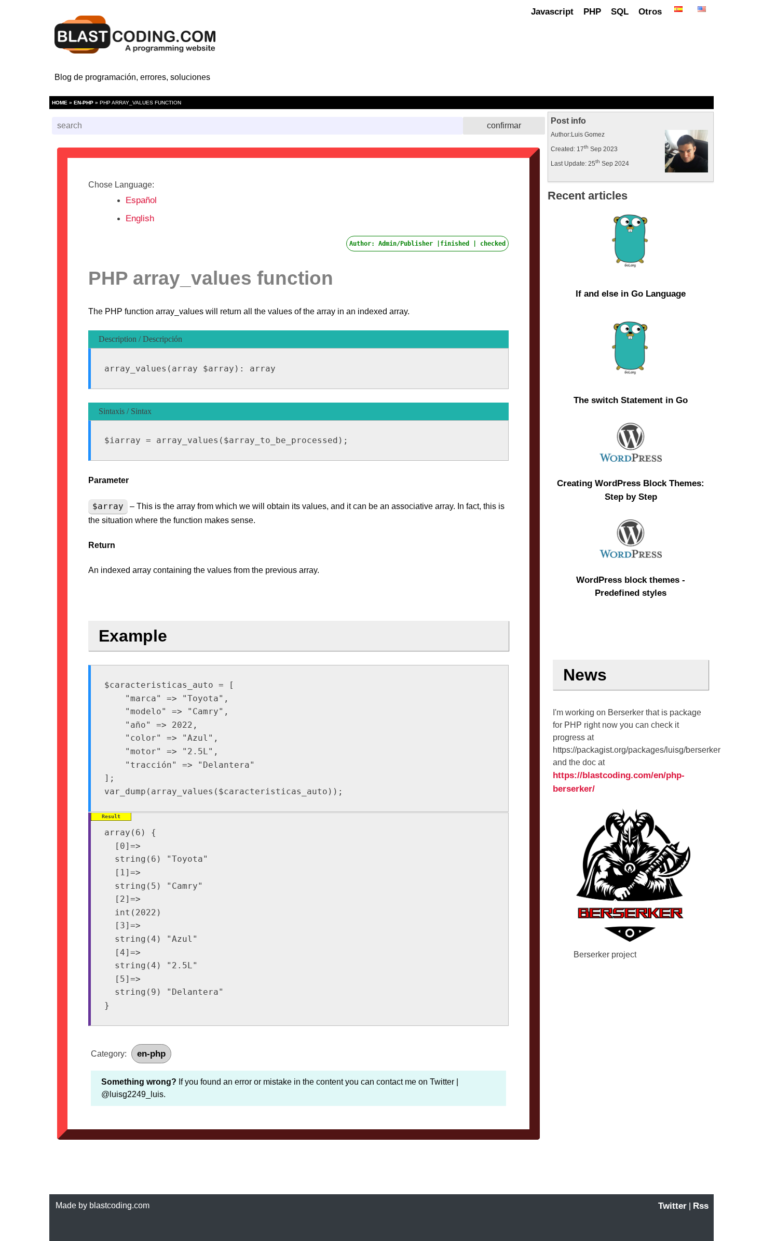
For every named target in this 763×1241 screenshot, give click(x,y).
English (140, 218)
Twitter (672, 1206)
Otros (650, 12)
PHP (592, 12)
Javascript (552, 12)
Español (141, 200)
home (59, 102)
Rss (701, 1206)
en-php (83, 102)
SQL (620, 12)
